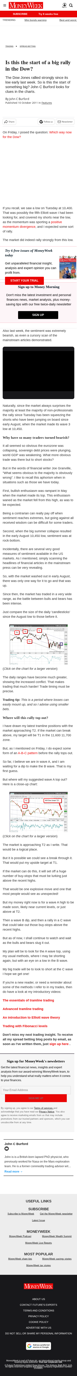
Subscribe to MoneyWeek (21, 1217)
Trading (9, 46)
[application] (38, 371)
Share (12, 121)
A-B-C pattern (28, 753)
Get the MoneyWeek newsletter (56, 1217)
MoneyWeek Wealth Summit (57, 1240)
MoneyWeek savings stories (57, 1262)
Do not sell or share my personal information (38, 1337)
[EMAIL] (7, 1148)
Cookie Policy (38, 1325)
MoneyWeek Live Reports (38, 1246)
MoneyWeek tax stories (38, 1269)
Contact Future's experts (38, 1308)
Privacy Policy (38, 1319)
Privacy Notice (46, 1111)
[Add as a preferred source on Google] (38, 1349)
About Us (38, 1302)
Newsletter (67, 121)
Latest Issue (38, 1224)
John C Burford (19, 99)
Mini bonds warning (36, 20)
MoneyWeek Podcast (20, 1240)
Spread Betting (28, 46)
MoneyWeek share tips (20, 1262)
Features (47, 102)
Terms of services (43, 1108)
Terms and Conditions (38, 1314)
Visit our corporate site (50, 1365)
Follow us (48, 121)
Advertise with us (38, 1331)
